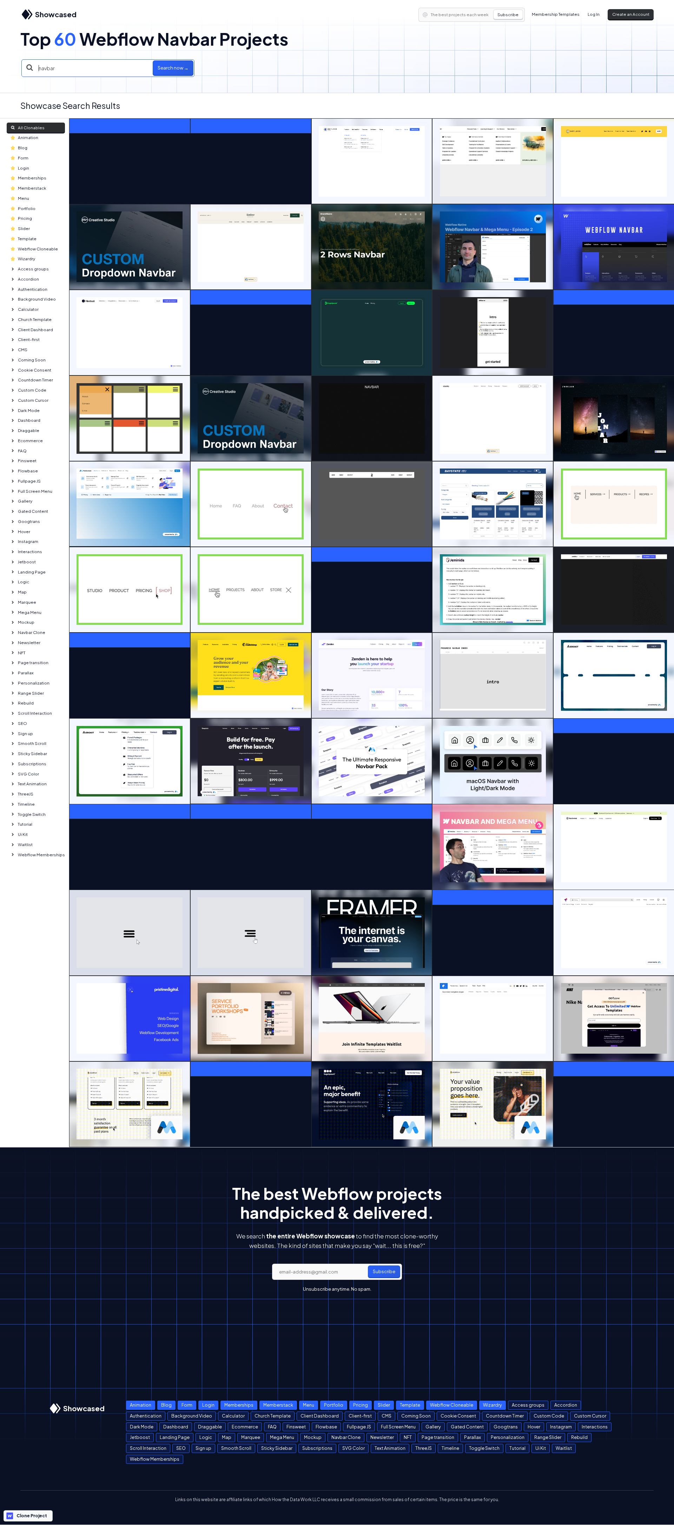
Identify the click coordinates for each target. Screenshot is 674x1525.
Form (23, 158)
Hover (24, 531)
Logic (23, 581)
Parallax (26, 672)
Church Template (35, 319)
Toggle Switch (32, 814)
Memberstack (32, 188)
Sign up (25, 733)
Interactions (30, 551)
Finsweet (27, 460)
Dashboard (29, 420)
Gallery (25, 501)
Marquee (27, 602)
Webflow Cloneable (38, 248)
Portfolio (26, 208)
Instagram (28, 541)
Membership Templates (556, 14)
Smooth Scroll (32, 743)
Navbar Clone (31, 632)
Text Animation (32, 783)
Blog (22, 147)
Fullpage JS (29, 481)
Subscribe (507, 14)
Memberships (32, 178)
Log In (594, 14)
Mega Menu (29, 612)
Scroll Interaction (35, 713)
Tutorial (25, 824)
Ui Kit (23, 834)
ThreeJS (25, 794)
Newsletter (29, 642)
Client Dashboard (35, 329)
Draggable (28, 430)
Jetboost (27, 561)
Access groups (33, 268)
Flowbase (28, 470)
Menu (23, 198)
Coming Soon (32, 359)
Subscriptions (32, 763)
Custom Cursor (33, 400)
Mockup (26, 622)
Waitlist (25, 844)
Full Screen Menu (35, 491)
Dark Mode (29, 410)
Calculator (28, 309)
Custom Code (32, 390)
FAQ (22, 450)
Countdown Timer (35, 379)
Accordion (28, 279)
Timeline (26, 804)
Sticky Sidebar (32, 753)
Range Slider (31, 693)
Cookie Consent (34, 370)
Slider (24, 228)
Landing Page (32, 572)
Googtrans (29, 521)
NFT (21, 652)
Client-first (29, 339)
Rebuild (26, 703)
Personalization (33, 683)
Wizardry (26, 258)
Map (22, 592)
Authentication (32, 289)
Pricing (25, 218)
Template (27, 238)
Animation (28, 137)
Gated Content (33, 511)
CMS (22, 349)
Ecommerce (30, 440)
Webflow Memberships (41, 854)
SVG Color (28, 774)
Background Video (37, 299)
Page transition (33, 662)
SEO (22, 723)
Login (23, 168)
